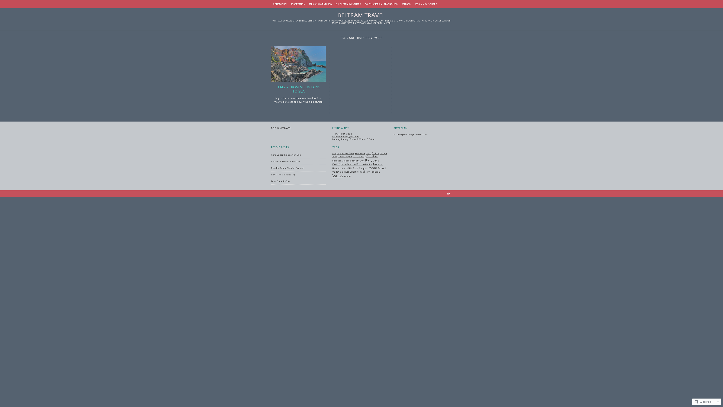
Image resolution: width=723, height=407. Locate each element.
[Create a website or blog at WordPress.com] (448, 194)
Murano (378, 164)
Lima (344, 164)
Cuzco (357, 156)
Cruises (406, 4)
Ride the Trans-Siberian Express (287, 168)
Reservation (298, 4)
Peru (348, 168)
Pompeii (363, 168)
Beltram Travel (361, 15)
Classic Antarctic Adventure (285, 161)
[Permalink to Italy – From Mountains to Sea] (298, 81)
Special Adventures (425, 4)
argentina (348, 153)
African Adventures (320, 4)
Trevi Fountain (372, 172)
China (375, 153)
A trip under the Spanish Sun (286, 155)
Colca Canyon (345, 156)
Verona (347, 176)
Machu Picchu (356, 164)
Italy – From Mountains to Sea (298, 89)
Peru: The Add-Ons (280, 181)
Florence (336, 160)
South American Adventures (381, 4)
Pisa (355, 168)
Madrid (368, 164)
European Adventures (348, 4)
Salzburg (344, 172)
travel (361, 171)
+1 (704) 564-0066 (342, 134)
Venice (337, 175)
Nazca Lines (338, 168)
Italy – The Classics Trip (283, 174)
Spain (353, 171)
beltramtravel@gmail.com (345, 136)
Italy (368, 160)
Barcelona (360, 153)
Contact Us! (280, 4)
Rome (372, 168)
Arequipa (337, 153)
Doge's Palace (369, 156)
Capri (368, 153)
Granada (346, 160)
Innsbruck (357, 160)
